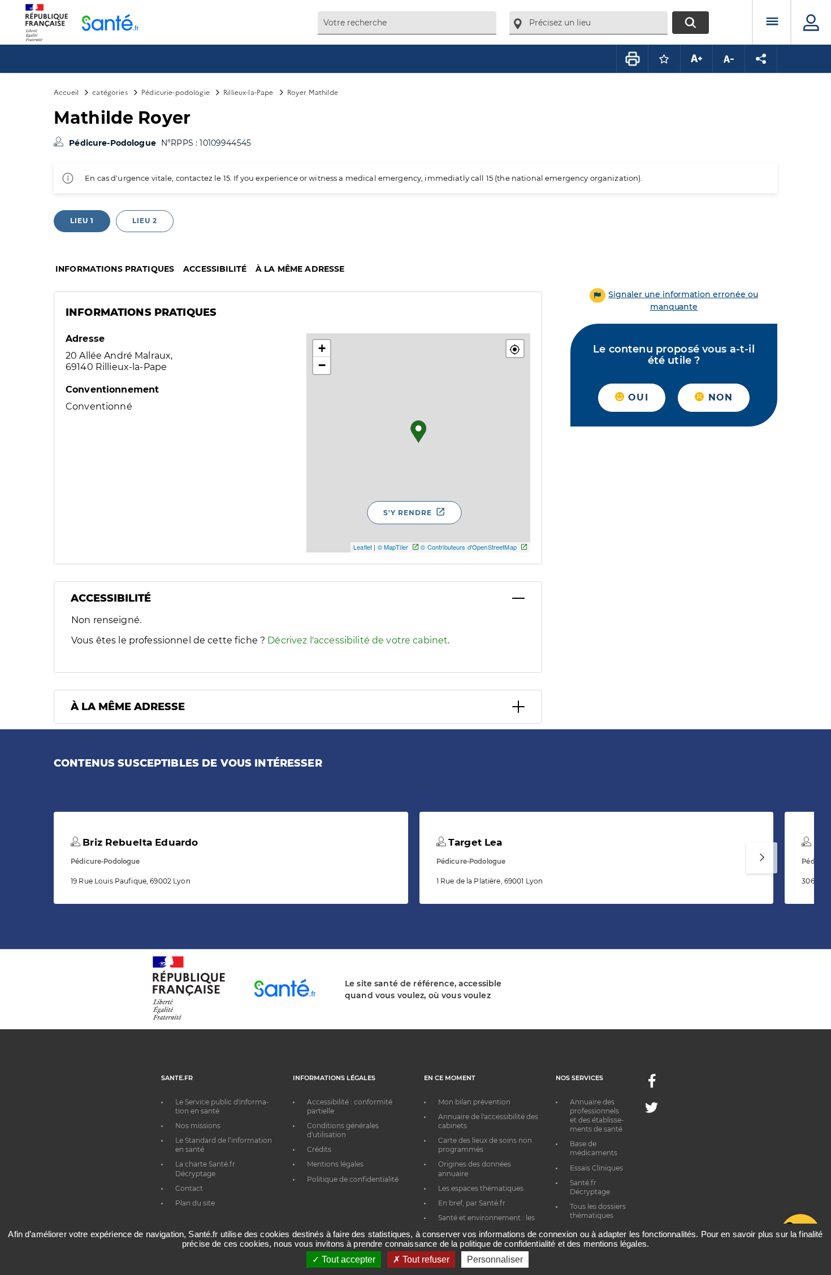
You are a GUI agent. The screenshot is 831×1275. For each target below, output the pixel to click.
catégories (109, 92)
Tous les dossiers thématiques (598, 1211)
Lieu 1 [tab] (82, 220)
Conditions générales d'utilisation (343, 1130)
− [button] (322, 365)
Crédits (319, 1149)
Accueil (66, 92)
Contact (189, 1188)
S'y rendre (407, 512)
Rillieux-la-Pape (248, 92)
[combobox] (407, 22)
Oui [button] (636, 397)
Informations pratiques (114, 269)
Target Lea (474, 842)
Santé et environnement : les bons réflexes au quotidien (486, 1222)
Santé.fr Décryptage (590, 1187)
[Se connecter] (811, 22)
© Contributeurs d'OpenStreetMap (468, 546)
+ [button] (322, 348)
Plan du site (195, 1203)
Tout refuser (424, 1259)
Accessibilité (214, 269)
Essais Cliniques (596, 1168)
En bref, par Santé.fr (471, 1203)
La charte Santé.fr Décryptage (205, 1168)
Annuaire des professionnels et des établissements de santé (597, 1116)
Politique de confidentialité (353, 1179)
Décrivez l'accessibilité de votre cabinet (357, 640)
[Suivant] (761, 857)
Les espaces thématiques (480, 1188)
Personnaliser (495, 1259)
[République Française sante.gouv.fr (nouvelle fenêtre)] (189, 1018)
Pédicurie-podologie (175, 92)
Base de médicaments (593, 1148)
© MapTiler (393, 546)
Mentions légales (335, 1164)
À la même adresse (300, 269)
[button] (515, 348)
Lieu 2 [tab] (144, 220)
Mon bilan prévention (474, 1102)
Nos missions (197, 1125)
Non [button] (718, 397)
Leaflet (362, 546)
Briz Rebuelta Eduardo (139, 842)
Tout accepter (347, 1259)
